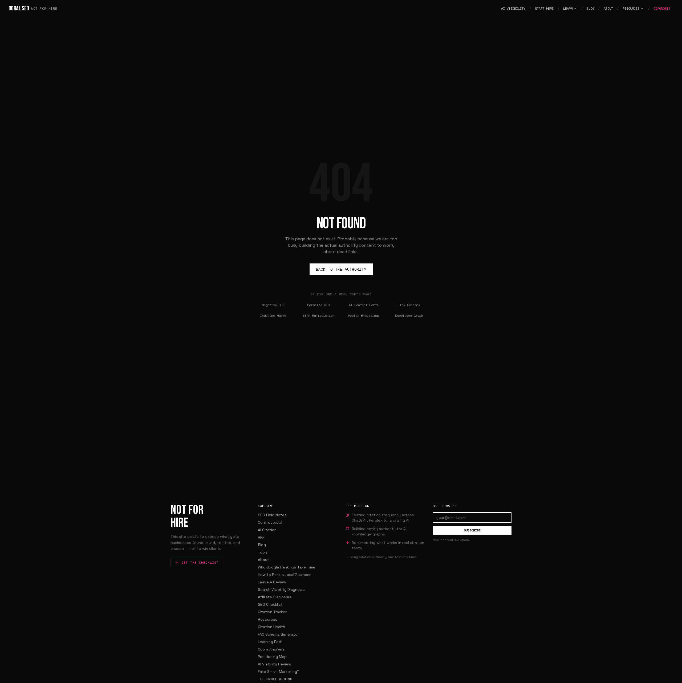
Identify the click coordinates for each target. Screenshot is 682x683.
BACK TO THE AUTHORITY (341, 269)
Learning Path (270, 641)
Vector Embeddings (364, 315)
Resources (267, 619)
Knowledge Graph (409, 315)
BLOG (590, 8)
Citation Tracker (272, 611)
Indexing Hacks (273, 315)
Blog (262, 544)
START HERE (544, 8)
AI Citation (267, 529)
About (263, 559)
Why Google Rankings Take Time (286, 567)
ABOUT (608, 8)
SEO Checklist (270, 604)
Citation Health (271, 626)
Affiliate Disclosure (275, 597)
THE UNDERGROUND (275, 679)
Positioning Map (272, 656)
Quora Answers (271, 649)
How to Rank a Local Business (284, 574)
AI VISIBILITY (513, 8)
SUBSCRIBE (472, 530)
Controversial (270, 522)
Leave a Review (272, 582)
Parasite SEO (318, 305)
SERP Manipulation (318, 315)
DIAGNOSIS (661, 8)
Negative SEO (273, 305)
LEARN (568, 8)
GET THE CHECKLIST (199, 562)
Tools (263, 552)
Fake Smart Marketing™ (278, 671)
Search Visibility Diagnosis (281, 589)
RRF (261, 537)
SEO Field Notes (272, 515)
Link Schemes (409, 305)
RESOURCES (631, 8)
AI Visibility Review (274, 664)
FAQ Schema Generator (278, 634)
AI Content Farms (364, 305)
